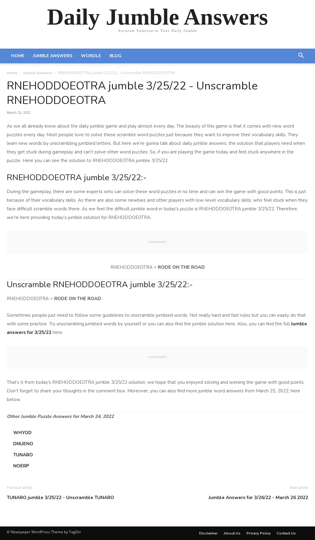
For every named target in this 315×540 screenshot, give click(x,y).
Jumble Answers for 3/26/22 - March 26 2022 (258, 497)
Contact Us (286, 533)
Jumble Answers (52, 56)
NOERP (21, 466)
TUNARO (23, 455)
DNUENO (23, 444)
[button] (300, 56)
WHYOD (22, 433)
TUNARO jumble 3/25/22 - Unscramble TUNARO (60, 497)
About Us (232, 533)
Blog (116, 56)
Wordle (91, 56)
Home (17, 56)
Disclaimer (208, 533)
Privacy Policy (258, 533)
